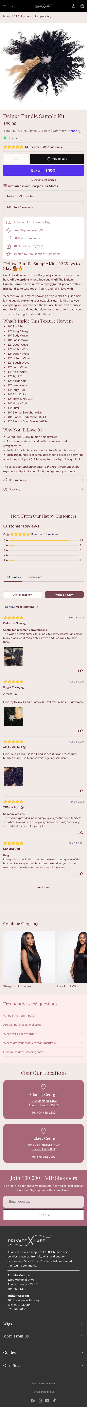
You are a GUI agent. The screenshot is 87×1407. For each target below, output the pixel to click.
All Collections (23, 16)
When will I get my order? (20, 1034)
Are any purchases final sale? (22, 1024)
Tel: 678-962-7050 (43, 1156)
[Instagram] (39, 1400)
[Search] (13, 6)
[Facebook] (32, 1400)
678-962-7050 (16, 1309)
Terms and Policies (43, 1391)
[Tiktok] (54, 1400)
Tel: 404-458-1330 (43, 1112)
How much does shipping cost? (23, 1052)
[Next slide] (79, 959)
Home (7, 16)
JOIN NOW (43, 1215)
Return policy (17, 480)
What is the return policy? (20, 1015)
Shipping (14, 489)
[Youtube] (47, 1400)
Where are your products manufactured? (29, 1043)
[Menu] (4, 6)
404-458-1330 (16, 1288)
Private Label (48, 1383)
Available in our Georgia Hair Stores (33, 186)
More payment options (43, 179)
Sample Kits (42, 16)
